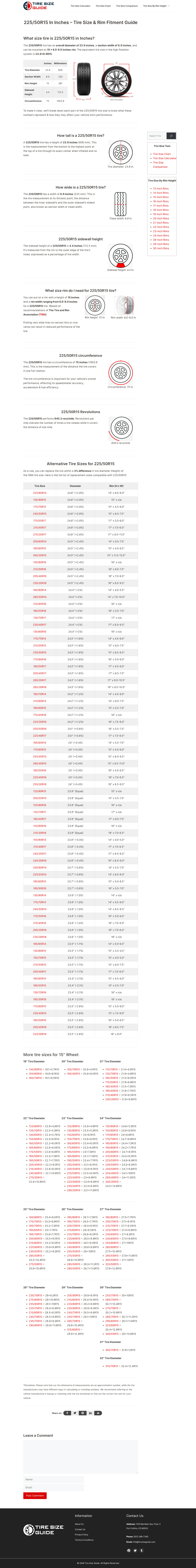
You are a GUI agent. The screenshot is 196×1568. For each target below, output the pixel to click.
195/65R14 (39, 742)
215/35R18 (39, 832)
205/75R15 (112, 1221)
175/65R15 (39, 749)
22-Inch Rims (161, 227)
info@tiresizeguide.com (144, 1542)
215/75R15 (111, 1225)
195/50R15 (35, 1160)
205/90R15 (73, 1295)
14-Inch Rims (161, 192)
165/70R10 (35, 1078)
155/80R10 (35, 1073)
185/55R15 (73, 1151)
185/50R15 (35, 1156)
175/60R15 (39, 1006)
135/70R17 (39, 617)
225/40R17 (39, 735)
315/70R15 (111, 1366)
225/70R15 (112, 1230)
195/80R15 (111, 1217)
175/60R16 (39, 659)
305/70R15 (112, 1350)
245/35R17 (39, 853)
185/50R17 (39, 666)
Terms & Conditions (84, 1540)
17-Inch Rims (161, 205)
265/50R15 (35, 1255)
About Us (79, 1524)
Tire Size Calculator (80, 6)
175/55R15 (35, 1151)
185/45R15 (111, 1086)
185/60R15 (39, 881)
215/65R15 (73, 1230)
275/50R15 (35, 1264)
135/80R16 (39, 562)
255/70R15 (73, 1316)
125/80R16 (39, 805)
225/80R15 (73, 1304)
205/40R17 (39, 971)
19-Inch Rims (161, 214)
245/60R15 (73, 1247)
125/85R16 (39, 603)
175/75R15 (35, 1221)
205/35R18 (39, 930)
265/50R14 (39, 597)
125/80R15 (35, 1126)
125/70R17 (39, 812)
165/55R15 (35, 1143)
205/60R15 (112, 1151)
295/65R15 (112, 1321)
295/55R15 (112, 1255)
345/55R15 (112, 1333)
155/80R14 (39, 839)
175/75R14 (39, 638)
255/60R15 (112, 1242)
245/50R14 (39, 909)
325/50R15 (112, 1264)
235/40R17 (39, 624)
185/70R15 (35, 1225)
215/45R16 (39, 923)
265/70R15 (73, 1321)
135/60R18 (39, 631)
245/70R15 (35, 1316)
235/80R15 (73, 1308)
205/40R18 (39, 576)
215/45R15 (35, 1169)
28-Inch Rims (161, 244)
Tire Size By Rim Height (155, 6)
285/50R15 (73, 1264)
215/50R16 (39, 569)
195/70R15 (35, 1234)
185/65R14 (39, 943)
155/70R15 (39, 957)
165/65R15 (39, 978)
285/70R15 (112, 1316)
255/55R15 (73, 1251)
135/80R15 (39, 950)
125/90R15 (39, 791)
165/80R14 (39, 590)
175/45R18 (39, 714)
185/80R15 (73, 1217)
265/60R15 (112, 1247)
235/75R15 (35, 1321)
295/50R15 (73, 1268)
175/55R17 (39, 520)
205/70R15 (73, 1225)
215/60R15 (35, 1242)
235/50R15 (39, 652)
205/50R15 (73, 1164)
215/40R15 (111, 1095)
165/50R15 (111, 1078)
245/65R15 (112, 1238)
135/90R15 (39, 499)
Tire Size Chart (103, 6)
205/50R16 (39, 728)
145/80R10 (35, 1069)
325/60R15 (112, 1325)
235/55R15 (35, 1251)
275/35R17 (39, 534)
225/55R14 (39, 874)
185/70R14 (39, 694)
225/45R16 (39, 777)
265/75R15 (112, 1299)
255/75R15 (112, 1295)
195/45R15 (111, 1090)
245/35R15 (112, 1099)
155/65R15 (73, 1134)
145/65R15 (35, 1134)
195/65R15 (35, 1230)
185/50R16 (39, 1020)
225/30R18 (39, 1034)
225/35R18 (39, 721)
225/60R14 (39, 492)
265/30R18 (39, 687)
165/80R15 (35, 1217)
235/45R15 (39, 1013)
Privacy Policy (81, 1534)
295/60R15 (35, 1325)
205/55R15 (39, 798)
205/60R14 (39, 867)
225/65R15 (73, 1238)
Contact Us (80, 1529)
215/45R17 (39, 527)
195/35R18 (39, 999)
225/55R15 (112, 1160)
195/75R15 (73, 1221)
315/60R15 (73, 1329)
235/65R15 (112, 1234)
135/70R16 (39, 992)
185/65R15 (39, 548)
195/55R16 (39, 610)
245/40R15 (35, 1173)
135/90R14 (39, 895)
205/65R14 (39, 541)
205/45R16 (39, 1027)
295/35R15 (73, 1190)
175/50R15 (111, 1082)
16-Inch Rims (161, 201)
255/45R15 (39, 756)
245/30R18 (39, 860)
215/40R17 (39, 846)
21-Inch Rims (161, 222)
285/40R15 (39, 763)
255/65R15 (35, 1304)
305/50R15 (112, 1260)
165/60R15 (35, 1147)
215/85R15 (73, 1299)
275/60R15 (35, 1299)
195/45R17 (39, 819)
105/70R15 (73, 1069)
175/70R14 (39, 902)
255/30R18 (39, 784)
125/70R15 (111, 1073)
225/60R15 (35, 1247)
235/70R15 (35, 1295)
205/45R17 (39, 673)
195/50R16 (39, 888)
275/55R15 (73, 1255)
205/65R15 (35, 1238)
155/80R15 (111, 1130)
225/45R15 (73, 1177)
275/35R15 (35, 1177)
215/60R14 (39, 701)
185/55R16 (39, 770)
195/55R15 (39, 985)
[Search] (171, 135)
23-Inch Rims (161, 231)
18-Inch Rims (161, 209)
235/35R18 (39, 583)
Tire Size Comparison (127, 6)
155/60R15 (35, 1139)
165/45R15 (73, 1073)
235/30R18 (39, 937)
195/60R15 (39, 708)
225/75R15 (35, 1308)
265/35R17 (39, 680)
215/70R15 (73, 1234)
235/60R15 (73, 1242)
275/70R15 (111, 1308)
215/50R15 (39, 964)
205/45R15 (35, 1164)
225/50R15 (73, 1181)
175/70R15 (39, 506)
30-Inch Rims (161, 248)
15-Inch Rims (161, 197)
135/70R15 (35, 1130)
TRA (42, 314)
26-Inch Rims (161, 239)
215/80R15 (35, 1312)
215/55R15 (39, 645)
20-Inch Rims (161, 218)
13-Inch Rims (161, 188)
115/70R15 (111, 1069)
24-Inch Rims (161, 235)
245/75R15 (73, 1312)
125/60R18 (39, 825)
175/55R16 (39, 916)
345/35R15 (39, 555)
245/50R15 (39, 513)
